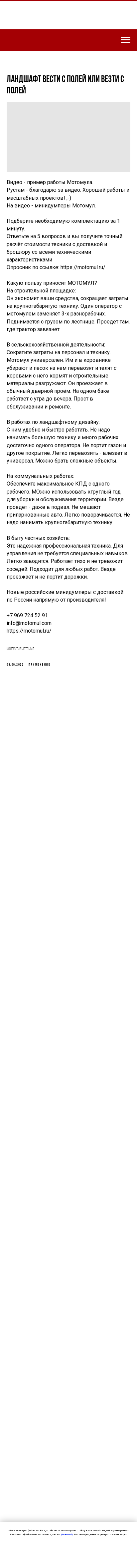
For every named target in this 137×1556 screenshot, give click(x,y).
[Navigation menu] (125, 40)
